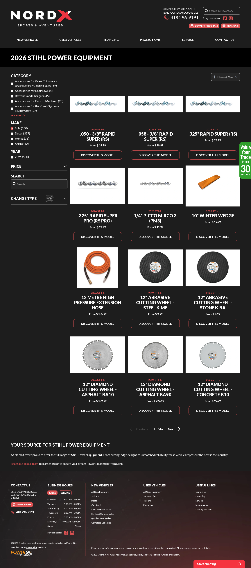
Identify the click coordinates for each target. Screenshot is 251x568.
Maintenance (202, 505)
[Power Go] (44, 553)
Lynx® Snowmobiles (101, 518)
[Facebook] (225, 18)
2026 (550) (22, 157)
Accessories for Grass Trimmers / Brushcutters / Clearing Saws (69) (36, 83)
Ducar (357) (22, 133)
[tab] (52, 492)
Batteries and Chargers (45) (32, 96)
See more (16, 115)
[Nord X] (41, 17)
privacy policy (136, 554)
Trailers (95, 496)
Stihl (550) (21, 128)
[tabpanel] (64, 513)
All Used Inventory (152, 491)
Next (171, 429)
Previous (142, 429)
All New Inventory (100, 491)
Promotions (150, 39)
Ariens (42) (22, 143)
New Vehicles (27, 39)
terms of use (154, 554)
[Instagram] (231, 18)
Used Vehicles (70, 39)
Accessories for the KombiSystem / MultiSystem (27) (37, 108)
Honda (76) (22, 138)
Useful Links (206, 485)
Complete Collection (101, 522)
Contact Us (224, 39)
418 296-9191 (185, 17)
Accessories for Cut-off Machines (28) (39, 101)
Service (188, 39)
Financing (111, 39)
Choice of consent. (170, 554)
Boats (94, 500)
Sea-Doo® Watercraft (101, 509)
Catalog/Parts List (204, 509)
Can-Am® (96, 505)
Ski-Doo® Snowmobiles (102, 514)
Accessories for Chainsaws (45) (34, 90)
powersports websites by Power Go (59, 543)
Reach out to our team (24, 463)
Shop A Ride (31, 547)
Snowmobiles (150, 496)
